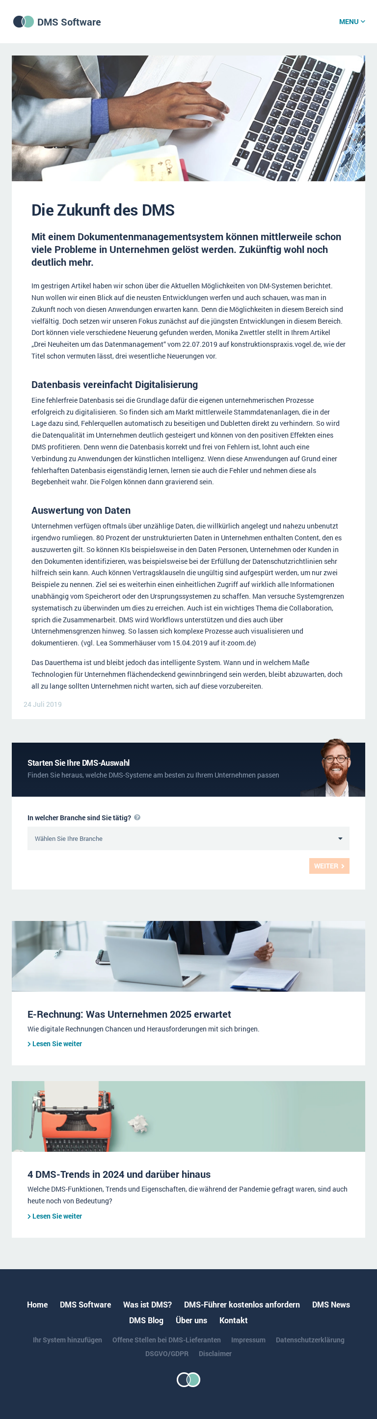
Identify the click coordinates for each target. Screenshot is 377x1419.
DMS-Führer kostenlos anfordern (242, 1304)
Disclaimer (215, 1353)
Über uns (191, 1320)
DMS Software (69, 21)
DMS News (331, 1304)
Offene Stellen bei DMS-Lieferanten (166, 1339)
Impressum (248, 1339)
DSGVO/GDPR (166, 1353)
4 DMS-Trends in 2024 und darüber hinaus (119, 1174)
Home (37, 1304)
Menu (349, 21)
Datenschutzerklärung (310, 1339)
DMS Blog (146, 1320)
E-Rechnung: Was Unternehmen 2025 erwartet (129, 1013)
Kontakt (233, 1320)
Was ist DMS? (147, 1304)
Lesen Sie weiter (57, 1043)
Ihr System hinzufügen (67, 1339)
